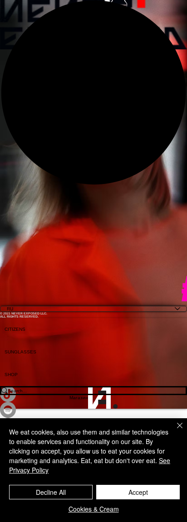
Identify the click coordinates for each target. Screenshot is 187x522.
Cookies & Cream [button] (94, 508)
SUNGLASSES (20, 351)
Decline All (51, 492)
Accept (138, 492)
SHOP (11, 374)
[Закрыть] (174, 431)
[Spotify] (93, 410)
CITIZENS (15, 329)
